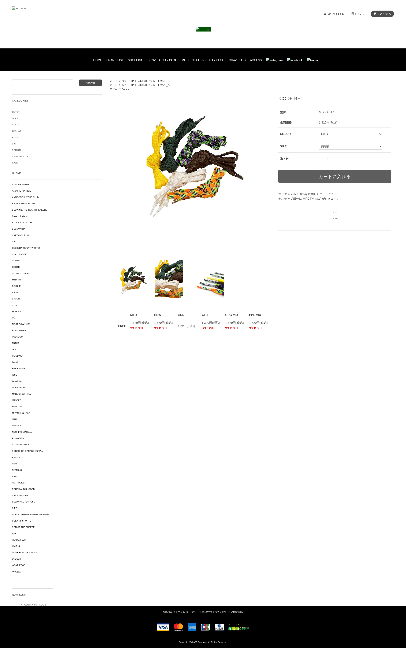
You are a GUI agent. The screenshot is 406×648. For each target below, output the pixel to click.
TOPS (15, 118)
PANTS (15, 125)
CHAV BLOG (237, 60)
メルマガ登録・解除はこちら (32, 604)
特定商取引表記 (236, 612)
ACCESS (256, 60)
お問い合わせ (169, 612)
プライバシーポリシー (188, 612)
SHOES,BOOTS (20, 156)
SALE (15, 163)
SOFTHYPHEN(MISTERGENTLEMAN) (144, 81)
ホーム (114, 81)
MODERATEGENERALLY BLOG (203, 60)
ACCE (125, 88)
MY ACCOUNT (337, 14)
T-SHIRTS (17, 150)
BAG (14, 144)
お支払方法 (207, 612)
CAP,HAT (16, 131)
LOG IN (359, 14)
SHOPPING (135, 60)
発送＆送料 (220, 612)
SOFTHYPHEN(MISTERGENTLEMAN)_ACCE (148, 85)
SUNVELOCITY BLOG (162, 60)
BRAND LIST (115, 60)
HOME (97, 60)
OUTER (15, 112)
